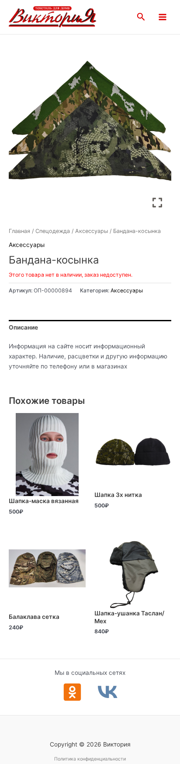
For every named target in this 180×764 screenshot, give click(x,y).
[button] (141, 17)
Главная (19, 231)
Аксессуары (91, 231)
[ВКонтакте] (108, 692)
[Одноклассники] (72, 692)
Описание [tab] (23, 327)
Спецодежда (52, 231)
